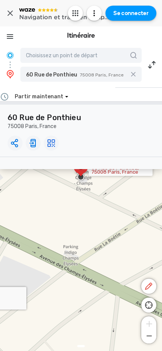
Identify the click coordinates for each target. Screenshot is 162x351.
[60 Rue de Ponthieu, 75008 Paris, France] (81, 171)
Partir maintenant (39, 96)
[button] (81, 74)
